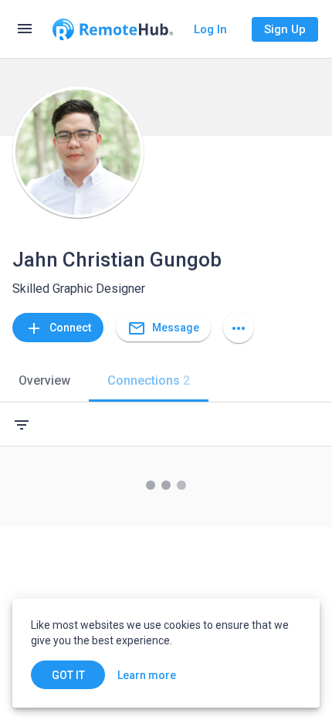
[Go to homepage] (113, 29)
